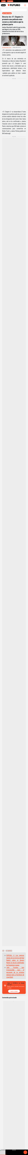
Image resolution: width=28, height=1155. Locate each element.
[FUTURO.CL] (13, 5)
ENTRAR (3, 1)
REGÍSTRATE (10, 1)
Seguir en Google (14, 991)
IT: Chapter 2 (9, 950)
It (3, 950)
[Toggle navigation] (25, 5)
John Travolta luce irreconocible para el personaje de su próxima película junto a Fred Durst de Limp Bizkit (15, 972)
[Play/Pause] (25, 1152)
